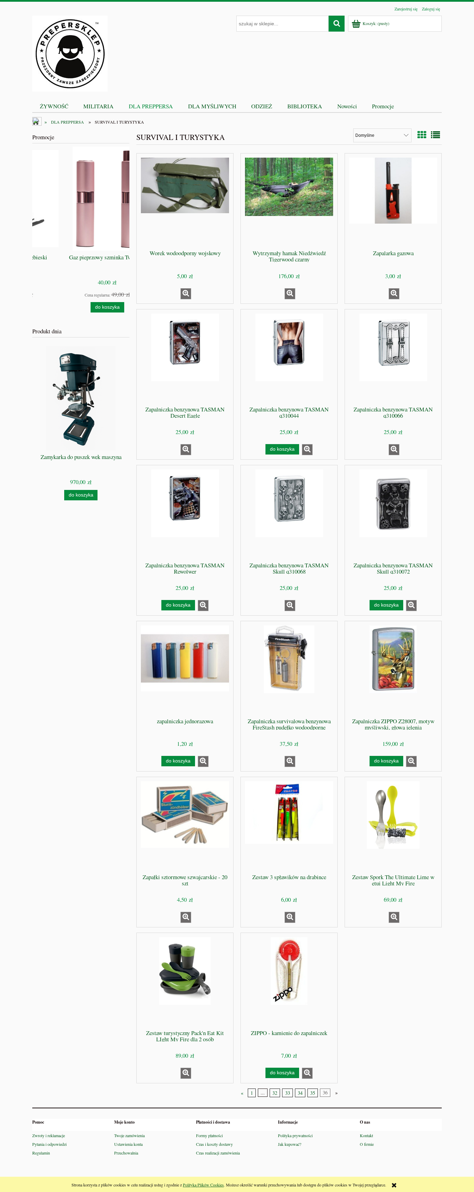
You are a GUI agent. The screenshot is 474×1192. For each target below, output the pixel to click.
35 (312, 1093)
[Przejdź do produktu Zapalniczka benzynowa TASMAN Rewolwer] (185, 512)
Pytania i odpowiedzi (49, 1144)
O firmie (367, 1144)
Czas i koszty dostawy (214, 1144)
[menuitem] (54, 106)
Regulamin (41, 1153)
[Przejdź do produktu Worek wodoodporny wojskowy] (185, 201)
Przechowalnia (126, 1153)
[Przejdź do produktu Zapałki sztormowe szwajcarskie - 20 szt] (185, 824)
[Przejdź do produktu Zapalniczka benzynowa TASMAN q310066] (393, 357)
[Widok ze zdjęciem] (421, 135)
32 (274, 1093)
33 (287, 1093)
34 (300, 1093)
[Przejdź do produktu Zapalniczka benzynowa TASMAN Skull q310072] (393, 512)
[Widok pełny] (435, 135)
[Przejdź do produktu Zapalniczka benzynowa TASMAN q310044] (289, 357)
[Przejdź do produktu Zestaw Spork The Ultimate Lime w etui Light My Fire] (393, 824)
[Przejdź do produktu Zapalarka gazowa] (393, 201)
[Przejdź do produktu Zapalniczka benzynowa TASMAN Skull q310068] (289, 512)
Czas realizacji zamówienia (218, 1153)
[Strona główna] (70, 52)
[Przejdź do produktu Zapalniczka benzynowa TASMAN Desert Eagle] (185, 357)
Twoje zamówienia (129, 1135)
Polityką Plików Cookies (203, 1184)
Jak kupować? (289, 1144)
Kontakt (366, 1135)
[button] (185, 293)
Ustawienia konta (128, 1144)
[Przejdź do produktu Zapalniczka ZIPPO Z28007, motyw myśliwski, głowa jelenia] (393, 668)
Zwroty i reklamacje (48, 1135)
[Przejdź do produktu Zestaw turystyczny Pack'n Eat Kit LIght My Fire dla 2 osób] (185, 980)
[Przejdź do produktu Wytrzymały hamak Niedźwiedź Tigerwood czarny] (289, 201)
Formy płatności (209, 1135)
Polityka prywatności (295, 1135)
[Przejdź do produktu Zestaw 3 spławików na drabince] (289, 824)
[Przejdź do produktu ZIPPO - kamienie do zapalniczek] (289, 980)
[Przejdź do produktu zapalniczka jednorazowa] (185, 668)
